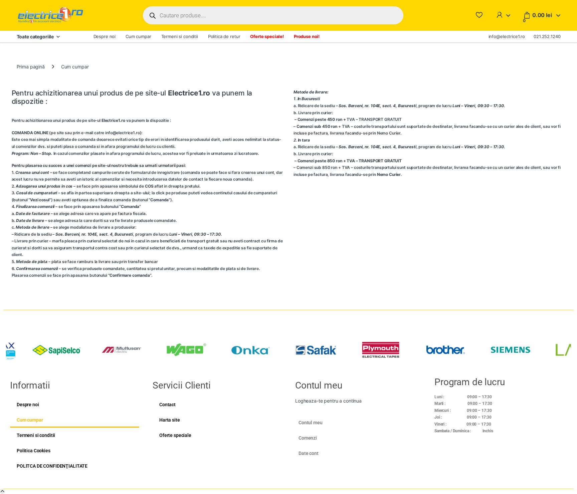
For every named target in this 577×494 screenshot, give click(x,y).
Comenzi (308, 438)
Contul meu (311, 422)
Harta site (169, 420)
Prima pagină (31, 66)
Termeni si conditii (179, 36)
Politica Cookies (33, 450)
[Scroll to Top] (2, 491)
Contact (167, 404)
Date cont (309, 453)
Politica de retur (224, 36)
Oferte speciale (175, 435)
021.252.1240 (547, 36)
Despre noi (104, 36)
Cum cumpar (138, 36)
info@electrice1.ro (507, 36)
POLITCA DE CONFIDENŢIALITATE (52, 466)
